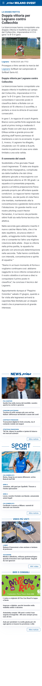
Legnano (6, 69)
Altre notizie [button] (33, 439)
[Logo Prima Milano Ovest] (21, 3)
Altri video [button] (34, 566)
